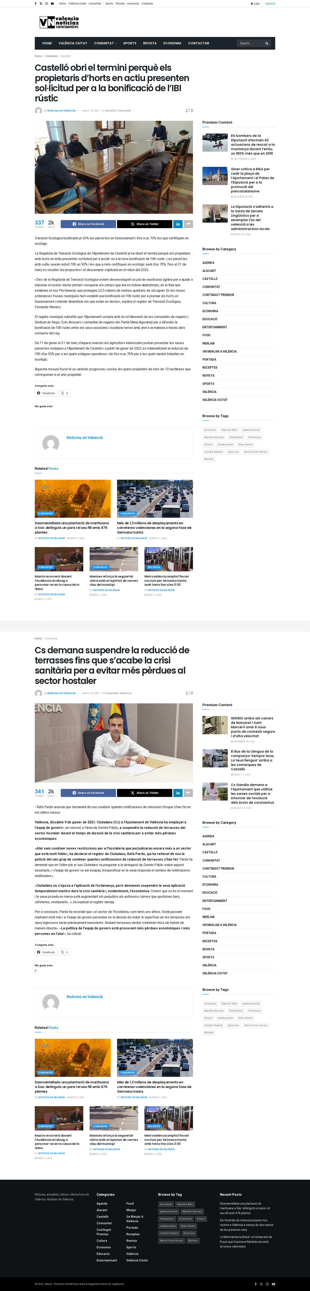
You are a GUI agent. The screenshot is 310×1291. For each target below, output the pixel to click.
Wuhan (209, 459)
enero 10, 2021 (91, 111)
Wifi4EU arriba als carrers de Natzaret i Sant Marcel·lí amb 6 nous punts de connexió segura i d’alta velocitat (253, 727)
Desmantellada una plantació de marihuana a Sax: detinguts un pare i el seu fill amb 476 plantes (72, 528)
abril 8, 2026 (76, 538)
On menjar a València (219, 351)
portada (209, 359)
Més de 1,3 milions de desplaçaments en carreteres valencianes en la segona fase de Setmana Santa (154, 528)
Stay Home (246, 444)
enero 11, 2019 (241, 774)
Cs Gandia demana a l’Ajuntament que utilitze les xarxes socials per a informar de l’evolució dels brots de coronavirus (252, 794)
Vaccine (233, 452)
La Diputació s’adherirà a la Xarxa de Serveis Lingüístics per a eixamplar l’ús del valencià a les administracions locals (252, 217)
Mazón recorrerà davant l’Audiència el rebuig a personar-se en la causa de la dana (57, 582)
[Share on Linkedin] (178, 224)
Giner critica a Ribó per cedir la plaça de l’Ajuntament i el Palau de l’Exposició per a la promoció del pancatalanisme (252, 180)
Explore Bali (229, 430)
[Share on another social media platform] (188, 224)
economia (133, 3)
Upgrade (270, 3)
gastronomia (251, 430)
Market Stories (214, 437)
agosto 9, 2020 (242, 808)
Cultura (209, 303)
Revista (120, 3)
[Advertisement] (198, 21)
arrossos (210, 430)
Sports (109, 3)
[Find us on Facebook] (35, 3)
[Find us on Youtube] (52, 3)
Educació (209, 319)
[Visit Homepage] (59, 22)
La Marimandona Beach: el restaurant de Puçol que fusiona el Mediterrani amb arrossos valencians (246, 1242)
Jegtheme (118, 1284)
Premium (254, 437)
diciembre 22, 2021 (244, 741)
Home (62, 3)
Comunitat (95, 3)
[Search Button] (267, 43)
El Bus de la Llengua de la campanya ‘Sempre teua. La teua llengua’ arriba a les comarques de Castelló (252, 760)
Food (206, 335)
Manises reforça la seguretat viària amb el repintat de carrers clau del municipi (114, 580)
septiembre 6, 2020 (244, 159)
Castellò (65, 56)
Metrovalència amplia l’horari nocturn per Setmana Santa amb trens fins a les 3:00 (166, 580)
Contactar (147, 3)
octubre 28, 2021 (243, 197)
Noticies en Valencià (61, 111)
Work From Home (255, 452)
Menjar (208, 343)
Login (256, 3)
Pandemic (236, 437)
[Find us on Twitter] (40, 3)
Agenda (208, 263)
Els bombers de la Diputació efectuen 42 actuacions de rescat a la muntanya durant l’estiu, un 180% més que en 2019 (253, 144)
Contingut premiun (218, 295)
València (154, 567)
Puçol (208, 444)
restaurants (225, 444)
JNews (48, 1284)
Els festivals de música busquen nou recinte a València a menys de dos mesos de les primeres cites (247, 1225)
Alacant (209, 271)
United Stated (213, 452)
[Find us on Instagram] (46, 3)
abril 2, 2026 (159, 538)
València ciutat (77, 3)
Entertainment (214, 327)
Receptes (209, 367)
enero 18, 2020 (241, 234)
